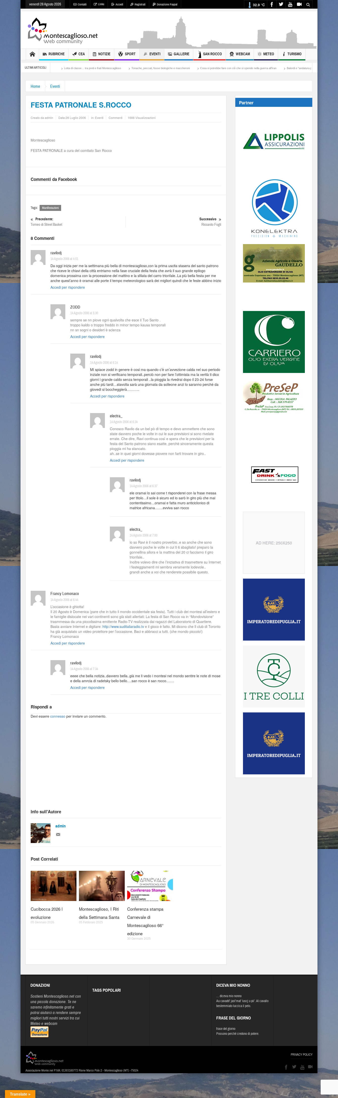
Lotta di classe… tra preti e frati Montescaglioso (55, 68)
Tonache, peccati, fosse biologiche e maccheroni (123, 68)
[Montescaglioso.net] (62, 30)
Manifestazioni (50, 208)
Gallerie (181, 54)
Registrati (140, 4)
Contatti (82, 4)
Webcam (243, 54)
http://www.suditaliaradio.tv (123, 626)
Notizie (104, 54)
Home (35, 86)
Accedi (119, 4)
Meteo (268, 54)
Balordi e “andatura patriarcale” (268, 68)
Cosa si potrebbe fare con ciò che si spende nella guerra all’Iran (201, 68)
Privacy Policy (302, 1055)
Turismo (295, 54)
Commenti (115, 117)
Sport (130, 54)
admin (60, 826)
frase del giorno (225, 1029)
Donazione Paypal (167, 4)
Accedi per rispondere (67, 287)
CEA (81, 54)
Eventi (154, 54)
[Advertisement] (222, 46)
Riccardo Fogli (210, 222)
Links (101, 4)
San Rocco (212, 54)
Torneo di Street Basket (46, 222)
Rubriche (56, 54)
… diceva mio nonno (228, 996)
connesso (57, 716)
